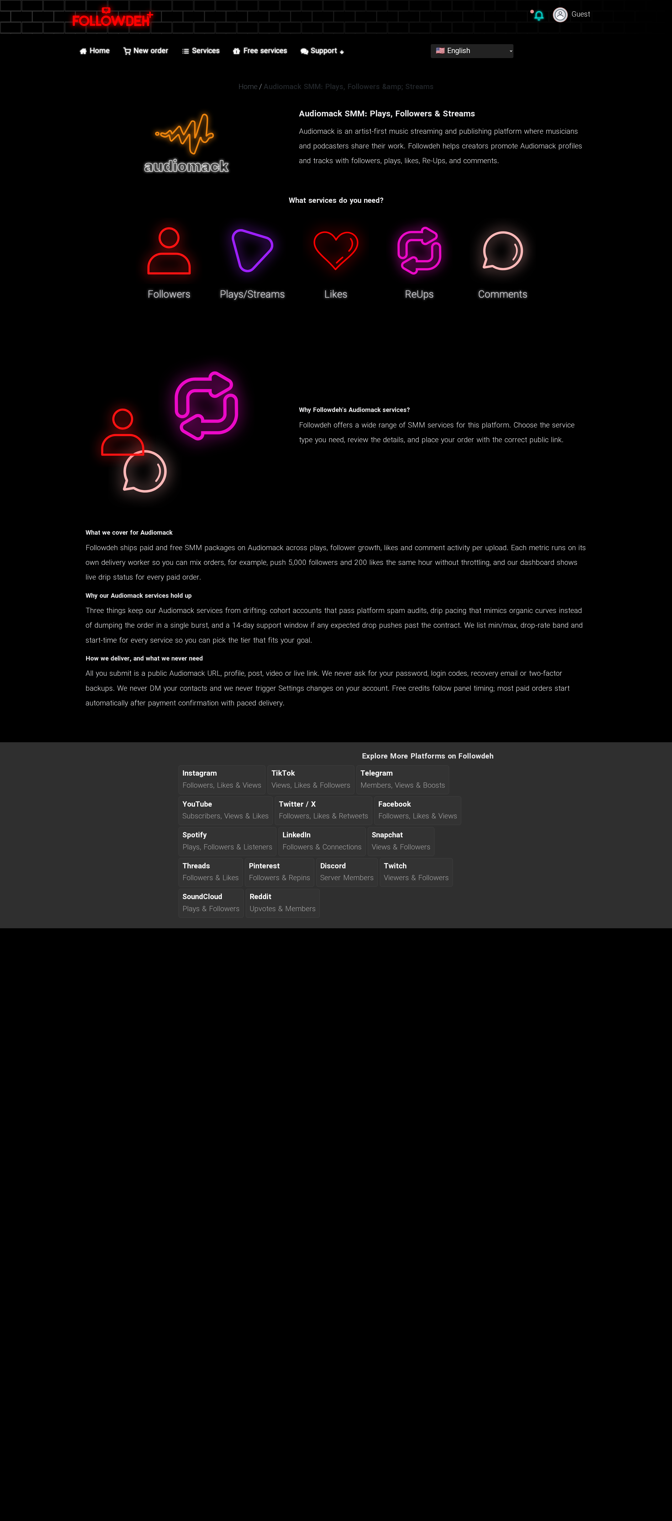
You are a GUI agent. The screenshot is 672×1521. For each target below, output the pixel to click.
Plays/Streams (252, 295)
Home (100, 51)
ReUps (419, 295)
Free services (265, 51)
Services (206, 51)
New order (151, 51)
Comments (502, 295)
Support (324, 51)
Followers (169, 295)
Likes (335, 295)
